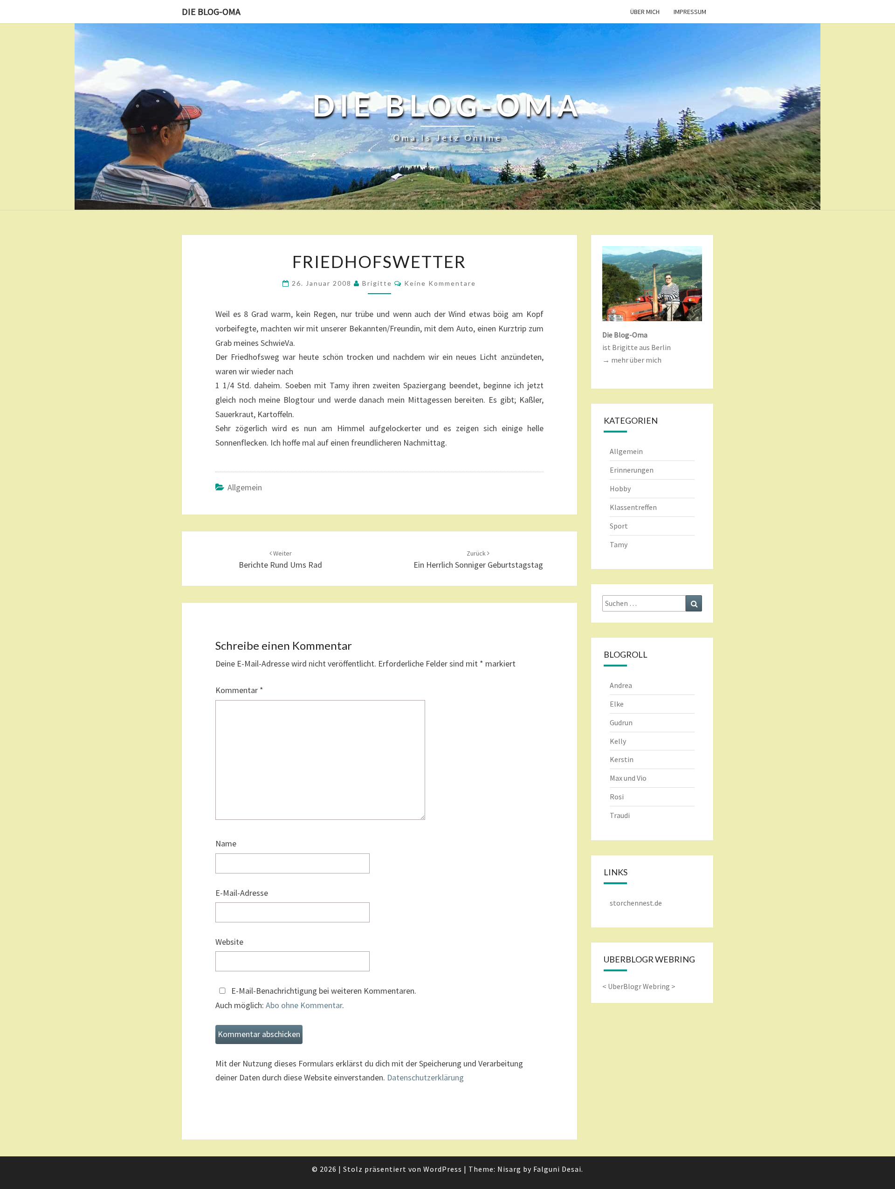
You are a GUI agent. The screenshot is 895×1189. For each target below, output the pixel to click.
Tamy (618, 544)
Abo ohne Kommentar (304, 1005)
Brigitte (377, 283)
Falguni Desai (557, 1169)
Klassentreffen (633, 507)
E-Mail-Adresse (241, 892)
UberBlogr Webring (639, 986)
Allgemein (244, 487)
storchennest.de (636, 902)
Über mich (645, 11)
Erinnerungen (632, 469)
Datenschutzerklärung (425, 1077)
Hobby (620, 488)
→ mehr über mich (631, 359)
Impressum (690, 11)
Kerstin (621, 759)
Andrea (621, 685)
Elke (617, 703)
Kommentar (239, 690)
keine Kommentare (440, 283)
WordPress (442, 1169)
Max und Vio (628, 778)
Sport (619, 525)
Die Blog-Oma (211, 11)
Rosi (617, 796)
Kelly (618, 741)
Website (229, 941)
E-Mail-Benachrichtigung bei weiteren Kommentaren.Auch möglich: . (315, 997)
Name (225, 843)
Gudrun (621, 722)
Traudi (620, 815)
